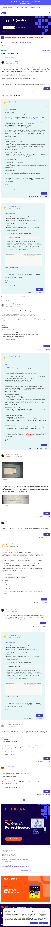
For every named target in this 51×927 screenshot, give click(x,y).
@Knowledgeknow (11, 109)
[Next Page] (29, 800)
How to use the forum (10, 342)
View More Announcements (25, 870)
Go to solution (45, 50)
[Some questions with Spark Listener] (49, 296)
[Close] (47, 909)
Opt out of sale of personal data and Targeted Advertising (12, 923)
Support (38, 7)
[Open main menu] (49, 13)
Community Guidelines (10, 339)
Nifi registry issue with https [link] (25, 42)
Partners (32, 7)
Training (27, 7)
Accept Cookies (43, 923)
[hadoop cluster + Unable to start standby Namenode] (1, 296)
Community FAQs (33, 907)
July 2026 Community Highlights (9, 851)
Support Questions (14, 42)
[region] (26, 917)
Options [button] (4, 45)
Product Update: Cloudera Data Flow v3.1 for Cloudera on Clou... (16, 866)
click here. (2, 924)
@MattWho (9, 315)
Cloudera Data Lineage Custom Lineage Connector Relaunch (15, 859)
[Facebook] (1, 913)
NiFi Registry (13, 57)
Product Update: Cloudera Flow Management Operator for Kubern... (17, 862)
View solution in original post (12, 189)
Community (20, 7)
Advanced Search (6, 31)
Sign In (3, 13)
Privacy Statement (39, 919)
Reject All (34, 923)
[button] (48, 65)
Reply (46, 88)
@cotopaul (15, 315)
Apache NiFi (7, 57)
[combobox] (31, 27)
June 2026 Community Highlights (9, 855)
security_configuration (30, 118)
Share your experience (11, 37)
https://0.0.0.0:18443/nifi (36, 71)
